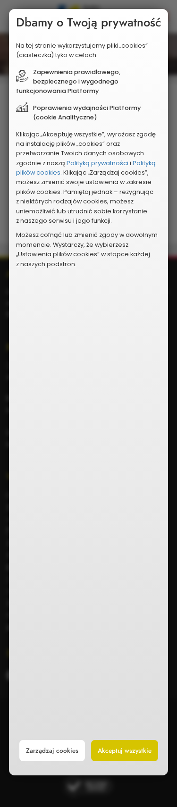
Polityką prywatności (97, 163)
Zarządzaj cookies (52, 750)
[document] (89, 392)
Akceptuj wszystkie (125, 750)
